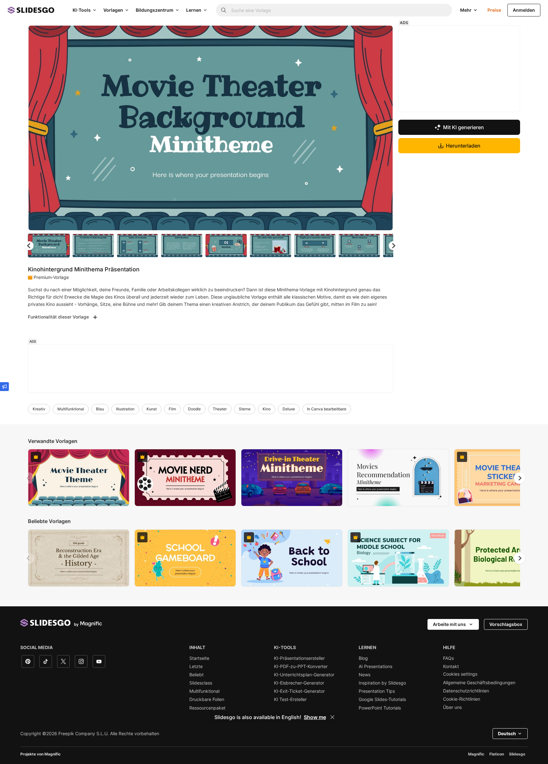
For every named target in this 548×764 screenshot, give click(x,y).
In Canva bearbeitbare (326, 409)
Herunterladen (463, 145)
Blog (363, 658)
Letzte (196, 666)
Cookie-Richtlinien (461, 699)
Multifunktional (70, 409)
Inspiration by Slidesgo (382, 682)
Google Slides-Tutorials (382, 699)
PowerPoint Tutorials (380, 707)
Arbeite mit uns (449, 624)
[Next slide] (383, 128)
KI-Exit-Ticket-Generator (299, 691)
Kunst (152, 409)
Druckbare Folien (206, 699)
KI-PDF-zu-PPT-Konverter (301, 666)
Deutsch (507, 733)
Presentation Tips (377, 691)
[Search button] (223, 10)
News (364, 674)
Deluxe (289, 409)
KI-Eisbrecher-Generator (299, 682)
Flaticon (496, 754)
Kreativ (39, 409)
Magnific (476, 754)
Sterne (245, 409)
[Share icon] (382, 35)
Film (172, 409)
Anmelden (524, 10)
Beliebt (196, 674)
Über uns (452, 707)
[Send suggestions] (4, 386)
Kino (267, 409)
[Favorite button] (365, 35)
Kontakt (451, 666)
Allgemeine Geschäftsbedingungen (479, 682)
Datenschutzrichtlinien (466, 690)
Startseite (199, 658)
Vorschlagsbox (505, 624)
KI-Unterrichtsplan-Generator (304, 674)
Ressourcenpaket (207, 707)
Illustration (125, 409)
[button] (393, 245)
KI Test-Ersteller (290, 699)
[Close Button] (332, 717)
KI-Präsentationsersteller (299, 658)
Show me (315, 717)
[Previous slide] (28, 478)
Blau (100, 409)
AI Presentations (375, 666)
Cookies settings (460, 674)
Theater (220, 409)
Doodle (194, 409)
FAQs (448, 658)
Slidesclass (200, 682)
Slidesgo (517, 754)
